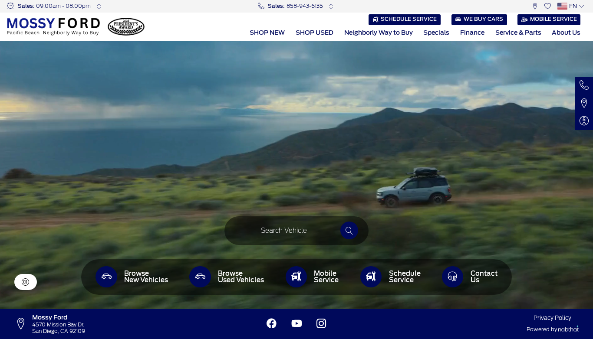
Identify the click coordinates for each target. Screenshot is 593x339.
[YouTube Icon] (296, 323)
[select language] (581, 6)
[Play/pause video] (25, 282)
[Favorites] (547, 6)
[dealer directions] (23, 324)
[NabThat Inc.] (568, 330)
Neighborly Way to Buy (378, 32)
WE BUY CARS (483, 19)
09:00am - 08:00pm (63, 6)
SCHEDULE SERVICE (409, 19)
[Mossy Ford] (53, 27)
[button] (535, 6)
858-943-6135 (305, 6)
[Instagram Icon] (321, 323)
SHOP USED (314, 32)
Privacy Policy (552, 317)
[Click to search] (349, 230)
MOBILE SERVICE (553, 19)
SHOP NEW (267, 32)
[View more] (98, 6)
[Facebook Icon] (271, 323)
